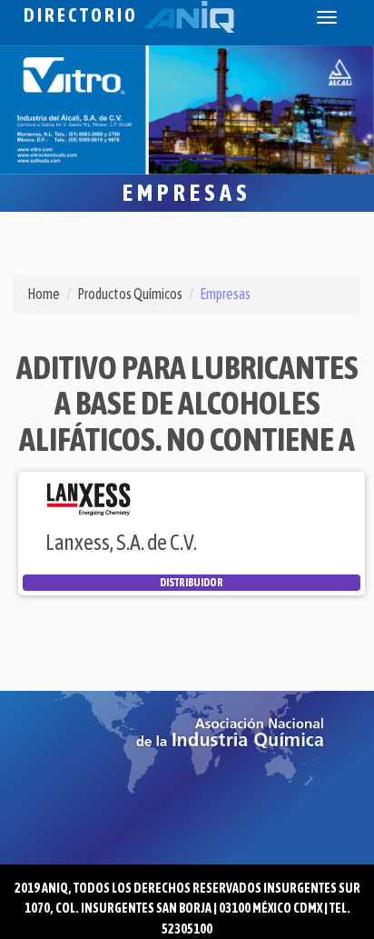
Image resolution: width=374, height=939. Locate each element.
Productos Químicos (129, 293)
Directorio (83, 15)
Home (43, 293)
